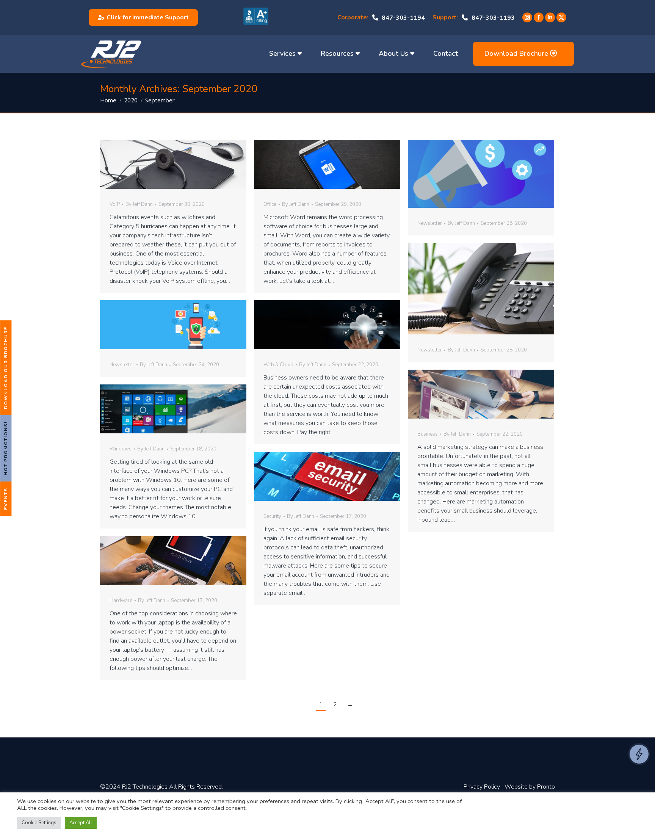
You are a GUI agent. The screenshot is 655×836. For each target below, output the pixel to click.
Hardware (121, 600)
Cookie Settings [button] (39, 822)
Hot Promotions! (6, 448)
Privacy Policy (482, 787)
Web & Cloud (278, 364)
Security (272, 516)
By (139, 205)
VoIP (115, 204)
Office (269, 204)
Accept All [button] (80, 822)
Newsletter (429, 223)
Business (427, 434)
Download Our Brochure (6, 367)
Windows (121, 448)
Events (6, 499)
